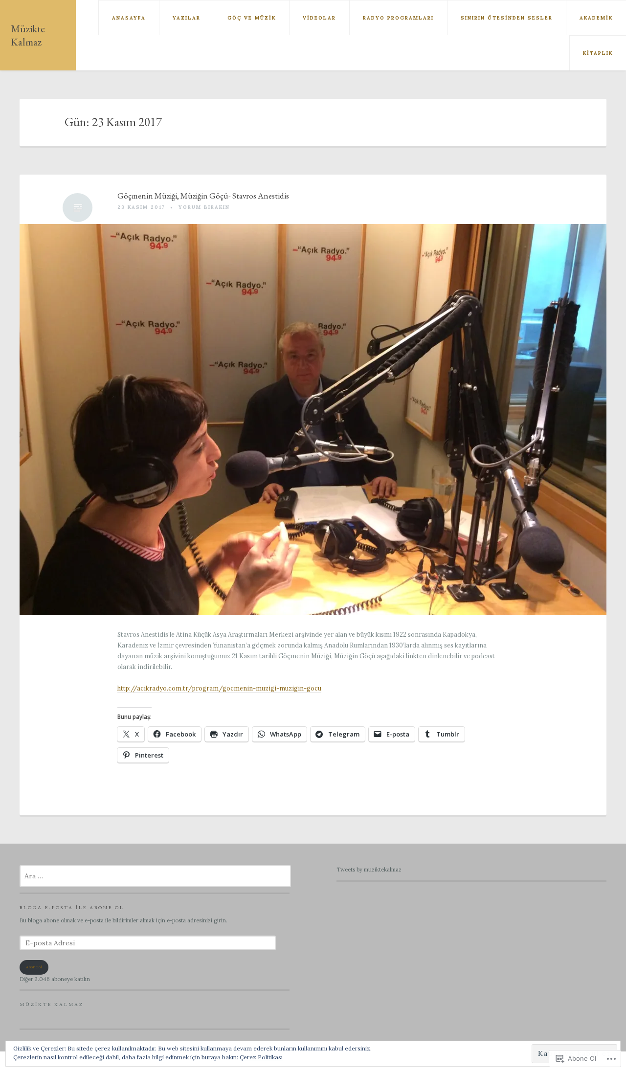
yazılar (187, 18)
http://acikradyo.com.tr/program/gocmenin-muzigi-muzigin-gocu (219, 688)
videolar (319, 18)
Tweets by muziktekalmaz (369, 869)
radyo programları (398, 18)
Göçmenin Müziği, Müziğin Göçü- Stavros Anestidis (203, 196)
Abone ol (34, 966)
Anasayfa (129, 18)
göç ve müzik (251, 18)
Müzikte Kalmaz (28, 35)
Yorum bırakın (204, 207)
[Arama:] (155, 876)
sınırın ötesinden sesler (507, 18)
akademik (596, 18)
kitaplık (598, 53)
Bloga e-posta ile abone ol (72, 907)
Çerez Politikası (261, 1057)
